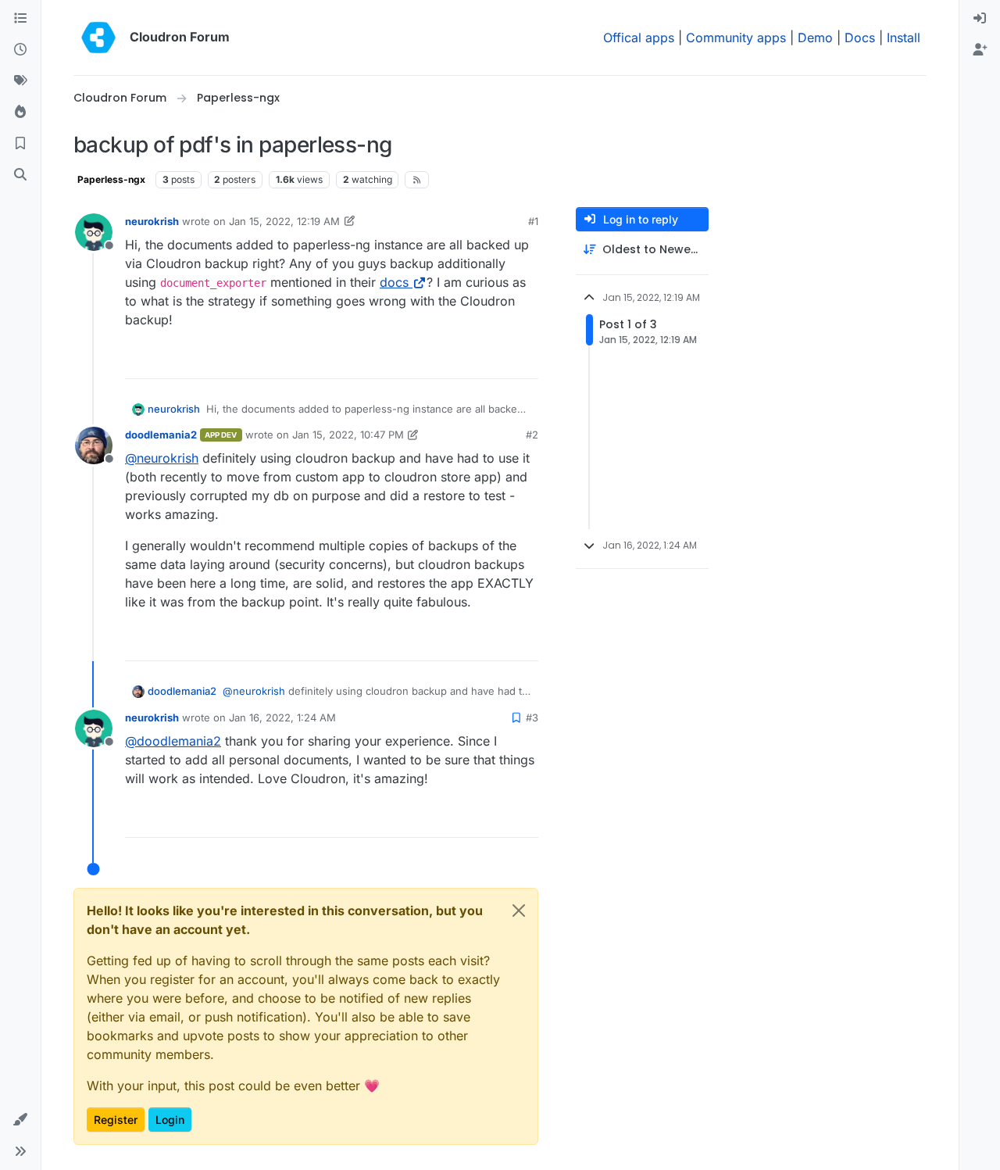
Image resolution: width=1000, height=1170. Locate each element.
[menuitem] (980, 18)
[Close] (519, 910)
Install (903, 37)
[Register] (980, 50)
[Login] (980, 18)
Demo (815, 37)
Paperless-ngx (111, 179)
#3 (532, 717)
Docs (860, 37)
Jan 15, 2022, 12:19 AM (284, 221)
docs (394, 282)
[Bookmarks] (20, 143)
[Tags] (20, 81)
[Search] (20, 175)
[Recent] (20, 50)
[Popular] (20, 112)
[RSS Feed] (417, 179)
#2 (532, 434)
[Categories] (20, 18)
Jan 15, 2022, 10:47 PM (348, 434)
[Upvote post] (501, 360)
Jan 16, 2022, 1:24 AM (282, 717)
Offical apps (638, 37)
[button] (20, 1119)
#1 (533, 221)
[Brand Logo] (98, 37)
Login (169, 1119)
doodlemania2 (161, 434)
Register (116, 1119)
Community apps (736, 37)
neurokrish (152, 221)
